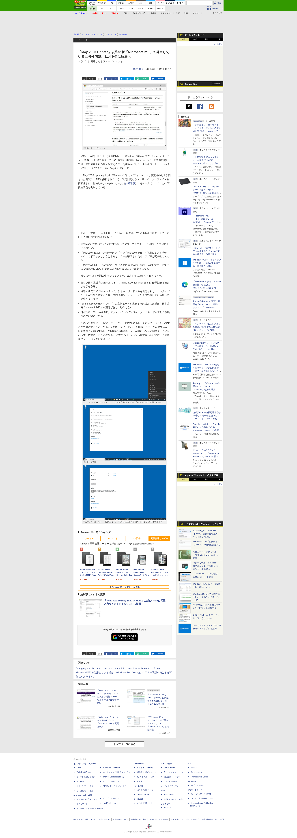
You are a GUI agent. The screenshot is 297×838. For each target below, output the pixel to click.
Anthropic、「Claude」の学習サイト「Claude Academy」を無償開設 (206, 386)
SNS (178, 13)
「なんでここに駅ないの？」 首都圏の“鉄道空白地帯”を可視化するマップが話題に (208, 327)
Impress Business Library (113, 777)
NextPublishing (109, 803)
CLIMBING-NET (143, 795)
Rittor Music (139, 764)
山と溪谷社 (138, 786)
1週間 (206, 39)
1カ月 (217, 39)
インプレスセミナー (111, 781)
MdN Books (169, 795)
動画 (186, 13)
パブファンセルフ (198, 785)
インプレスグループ (190, 819)
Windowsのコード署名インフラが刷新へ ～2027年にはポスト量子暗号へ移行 (207, 262)
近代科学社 (138, 799)
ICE (189, 764)
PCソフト (113, 538)
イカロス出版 (166, 764)
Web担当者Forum (84, 772)
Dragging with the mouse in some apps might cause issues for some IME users (119, 668)
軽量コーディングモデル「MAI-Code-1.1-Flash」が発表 (206, 554)
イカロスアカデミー (172, 786)
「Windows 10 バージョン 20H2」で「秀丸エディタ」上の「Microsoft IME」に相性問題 (158, 723)
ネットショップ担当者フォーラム (117, 772)
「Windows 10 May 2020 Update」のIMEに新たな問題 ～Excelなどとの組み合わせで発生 (108, 696)
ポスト (91, 79)
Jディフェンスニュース (173, 772)
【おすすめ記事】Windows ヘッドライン (203, 524)
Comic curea (196, 772)
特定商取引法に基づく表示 (213, 819)
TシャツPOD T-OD (145, 777)
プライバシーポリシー (158, 819)
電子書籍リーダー (159, 538)
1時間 (183, 39)
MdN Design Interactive (174, 799)
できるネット (82, 804)
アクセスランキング (194, 35)
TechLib (167, 808)
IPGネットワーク (195, 790)
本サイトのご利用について (84, 819)
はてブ (128, 79)
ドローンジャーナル (85, 786)
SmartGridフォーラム (112, 768)
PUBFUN (192, 781)
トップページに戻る (124, 744)
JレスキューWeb (171, 781)
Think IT (80, 768)
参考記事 (130, 183)
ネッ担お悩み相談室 (85, 791)
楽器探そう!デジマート (146, 772)
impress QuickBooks (199, 777)
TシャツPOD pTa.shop (201, 794)
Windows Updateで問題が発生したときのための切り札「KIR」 (206, 597)
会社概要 (175, 819)
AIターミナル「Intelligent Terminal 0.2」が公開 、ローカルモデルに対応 (207, 565)
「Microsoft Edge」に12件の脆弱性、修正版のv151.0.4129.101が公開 (207, 284)
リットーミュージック (146, 768)
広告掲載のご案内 (120, 819)
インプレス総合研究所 (86, 777)
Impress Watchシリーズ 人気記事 (201, 475)
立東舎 (139, 781)
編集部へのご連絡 (138, 819)
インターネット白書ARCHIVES (90, 808)
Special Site (191, 84)
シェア (113, 79)
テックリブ (165, 804)
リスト (100, 79)
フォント (196, 13)
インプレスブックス (111, 798)
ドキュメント (166, 13)
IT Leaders (81, 781)
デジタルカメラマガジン (87, 799)
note (144, 79)
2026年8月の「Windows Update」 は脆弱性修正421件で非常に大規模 (206, 533)
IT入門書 (136, 538)
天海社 (194, 768)
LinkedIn (160, 79)
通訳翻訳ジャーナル (172, 777)
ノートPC (90, 538)
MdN (163, 791)
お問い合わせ (104, 819)
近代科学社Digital (144, 803)
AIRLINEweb (169, 768)
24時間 (194, 39)
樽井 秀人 (138, 69)
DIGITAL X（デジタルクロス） (115, 786)
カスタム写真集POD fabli (202, 798)
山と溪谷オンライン (145, 790)
